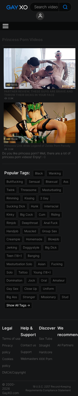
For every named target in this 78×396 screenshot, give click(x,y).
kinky (10, 214)
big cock (26, 214)
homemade (34, 239)
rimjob (11, 223)
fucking (57, 264)
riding (55, 214)
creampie (13, 239)
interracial (51, 206)
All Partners (65, 345)
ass (65, 181)
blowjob (53, 239)
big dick (51, 247)
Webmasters (29, 358)
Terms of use (11, 338)
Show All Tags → (18, 305)
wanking (55, 173)
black (39, 173)
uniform (48, 288)
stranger (29, 297)
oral (44, 280)
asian (42, 264)
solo (9, 272)
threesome (28, 190)
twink (10, 190)
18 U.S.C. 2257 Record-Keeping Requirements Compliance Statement (48, 388)
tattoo (23, 272)
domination (14, 280)
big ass (11, 297)
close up (30, 288)
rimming (12, 198)
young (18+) (42, 272)
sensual (34, 181)
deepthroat (30, 223)
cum (42, 214)
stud (65, 297)
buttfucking (14, 181)
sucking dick (15, 206)
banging (33, 256)
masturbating (51, 190)
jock (31, 280)
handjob (12, 231)
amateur (59, 280)
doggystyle (31, 247)
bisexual (51, 181)
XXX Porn (45, 359)
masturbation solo (19, 264)
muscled (30, 231)
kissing (29, 198)
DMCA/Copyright (14, 372)
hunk (34, 206)
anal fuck (51, 223)
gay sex (12, 288)
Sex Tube (45, 338)
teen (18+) (14, 256)
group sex (49, 231)
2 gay (44, 198)
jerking (11, 247)
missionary (48, 297)
